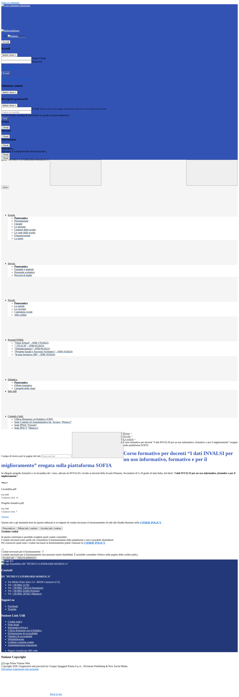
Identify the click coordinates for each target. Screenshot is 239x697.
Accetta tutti (51, 528)
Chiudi (5, 127)
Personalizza (9, 528)
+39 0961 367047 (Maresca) (27, 593)
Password (37, 61)
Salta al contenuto (10, 2)
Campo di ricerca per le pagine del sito (21, 456)
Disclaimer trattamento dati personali (20, 669)
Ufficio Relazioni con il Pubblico (25, 630)
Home (126, 433)
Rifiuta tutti (27, 528)
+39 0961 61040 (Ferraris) (26, 590)
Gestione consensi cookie (21, 642)
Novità (126, 436)
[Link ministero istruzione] (15, 5)
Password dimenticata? (13, 67)
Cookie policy (15, 621)
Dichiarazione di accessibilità (23, 633)
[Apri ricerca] (212, 173)
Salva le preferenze (26, 558)
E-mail (35, 108)
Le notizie (128, 439)
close (5, 187)
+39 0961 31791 (20, 585)
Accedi (6, 42)
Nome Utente (39, 58)
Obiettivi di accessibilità (20, 636)
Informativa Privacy (18, 627)
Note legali (13, 624)
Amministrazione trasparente (22, 645)
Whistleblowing (16, 639)
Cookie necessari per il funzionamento (21, 551)
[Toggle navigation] (75, 173)
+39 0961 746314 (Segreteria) (27, 587)
